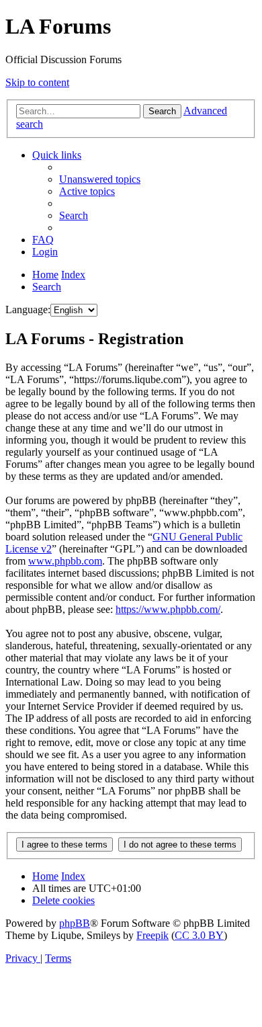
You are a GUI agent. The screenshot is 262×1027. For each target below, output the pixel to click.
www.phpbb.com (65, 561)
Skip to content (37, 82)
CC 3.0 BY (199, 935)
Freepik (152, 935)
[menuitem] (99, 179)
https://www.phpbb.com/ (168, 609)
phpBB (74, 923)
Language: (27, 309)
